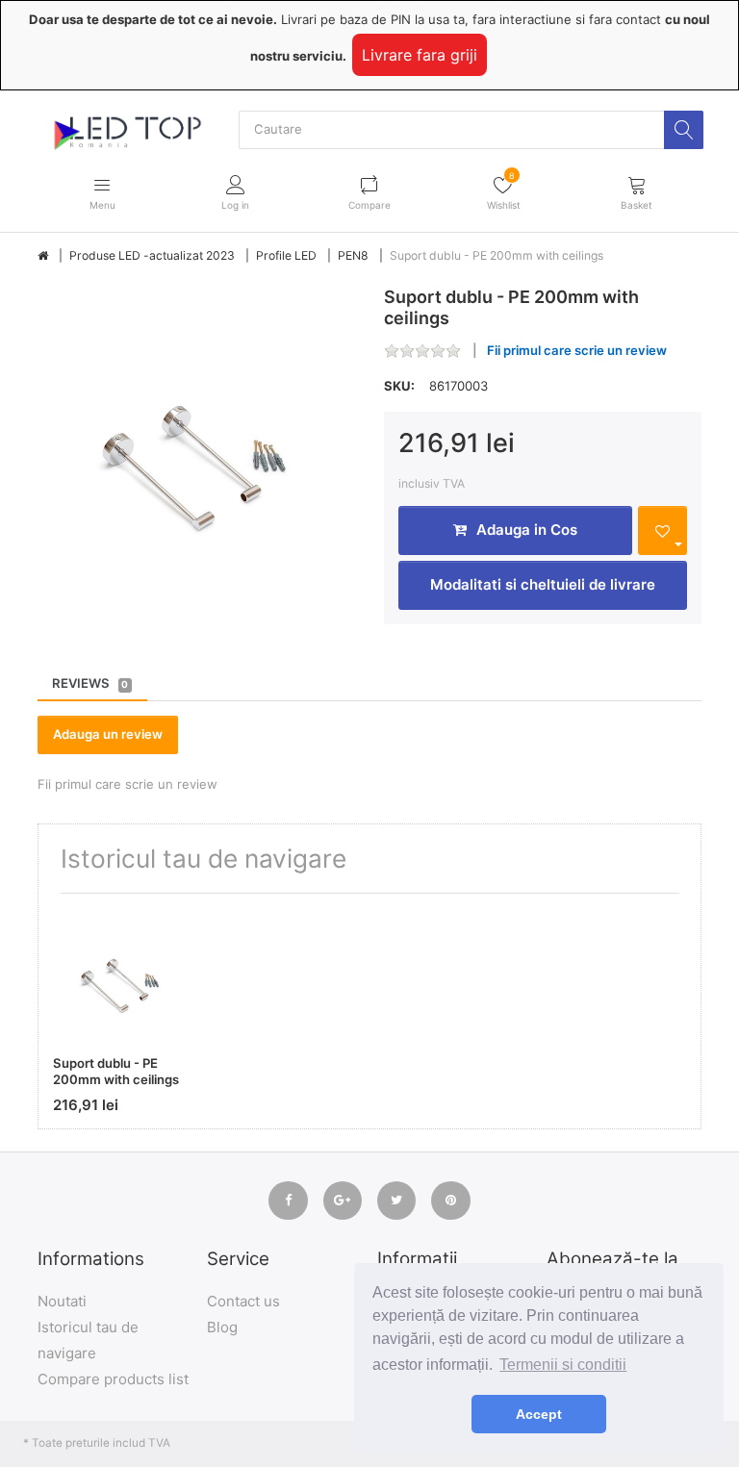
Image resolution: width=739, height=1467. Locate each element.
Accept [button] (539, 1414)
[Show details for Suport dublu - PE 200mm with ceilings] (121, 976)
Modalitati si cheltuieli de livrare (542, 584)
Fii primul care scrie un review (577, 350)
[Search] (683, 130)
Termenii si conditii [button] (562, 1364)
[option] (196, 445)
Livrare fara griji (419, 54)
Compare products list (113, 1379)
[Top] (43, 256)
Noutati (62, 1301)
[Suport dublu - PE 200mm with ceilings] (196, 445)
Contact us (243, 1301)
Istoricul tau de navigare (88, 1340)
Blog (222, 1327)
